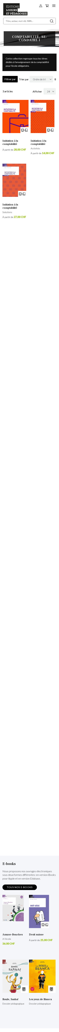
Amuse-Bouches (12, 934)
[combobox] (29, 21)
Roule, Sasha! (10, 999)
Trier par (24, 79)
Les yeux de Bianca (40, 999)
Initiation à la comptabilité (10, 142)
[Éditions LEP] (15, 14)
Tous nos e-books (20, 887)
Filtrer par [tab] (10, 79)
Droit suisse (36, 934)
